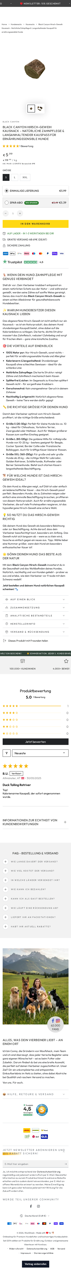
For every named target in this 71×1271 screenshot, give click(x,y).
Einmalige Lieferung (24, 190)
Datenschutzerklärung (49, 1171)
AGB (52, 1248)
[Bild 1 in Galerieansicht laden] (31, 108)
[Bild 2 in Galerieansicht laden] (40, 108)
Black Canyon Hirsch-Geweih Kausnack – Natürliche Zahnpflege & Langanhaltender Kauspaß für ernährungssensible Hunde (32, 28)
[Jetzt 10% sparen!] (67, 1164)
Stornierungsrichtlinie (43, 1253)
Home (4, 24)
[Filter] (7, 753)
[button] (11, 146)
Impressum (26, 1253)
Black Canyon (11, 121)
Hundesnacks (16, 24)
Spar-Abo (23, 202)
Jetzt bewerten (35, 742)
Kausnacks (30, 24)
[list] (35, 665)
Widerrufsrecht (16, 1248)
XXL (26, 178)
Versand (25, 164)
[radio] (7, 191)
